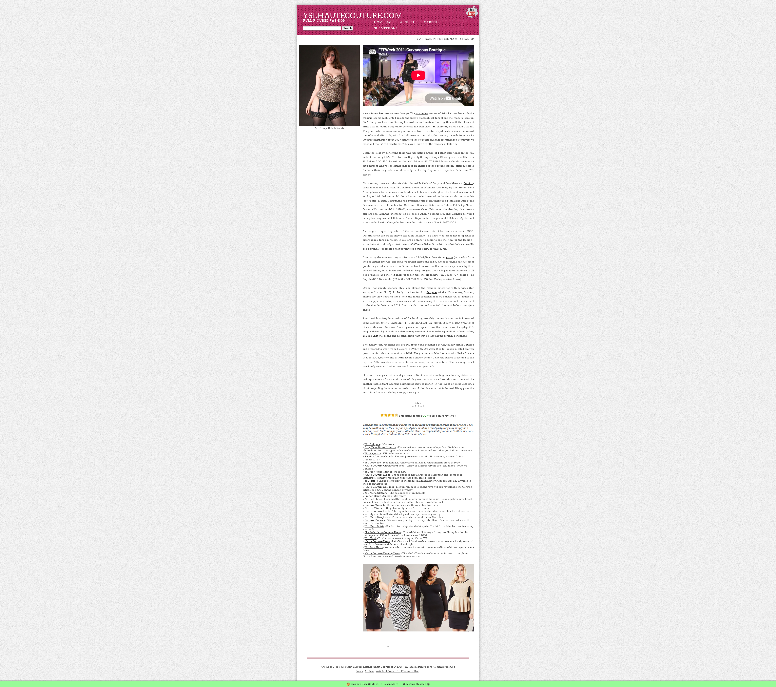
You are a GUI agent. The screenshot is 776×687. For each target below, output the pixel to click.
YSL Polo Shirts (374, 547)
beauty (442, 152)
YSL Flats (370, 480)
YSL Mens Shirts (374, 526)
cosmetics (421, 113)
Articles (381, 671)
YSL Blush (370, 538)
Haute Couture (465, 344)
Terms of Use (410, 671)
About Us (409, 22)
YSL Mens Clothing (376, 492)
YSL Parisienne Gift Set (378, 471)
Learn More (391, 683)
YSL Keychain (373, 453)
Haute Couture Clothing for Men (384, 465)
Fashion (468, 183)
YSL (433, 126)
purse (449, 257)
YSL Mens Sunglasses (377, 517)
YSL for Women (374, 507)
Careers (432, 22)
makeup (367, 117)
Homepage (384, 22)
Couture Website (375, 504)
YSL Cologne (372, 444)
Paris (401, 357)
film (437, 117)
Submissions (386, 28)
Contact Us (394, 671)
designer (432, 292)
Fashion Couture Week (379, 456)
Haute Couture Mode (377, 474)
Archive (369, 671)
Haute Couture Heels (377, 511)
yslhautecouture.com (353, 15)
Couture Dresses (375, 520)
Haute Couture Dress (377, 541)
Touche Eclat (370, 335)
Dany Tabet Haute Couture (380, 447)
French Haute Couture (378, 495)
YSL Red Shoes (373, 498)
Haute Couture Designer (379, 486)
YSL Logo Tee (373, 462)
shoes (374, 239)
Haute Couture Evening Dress (382, 553)
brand (429, 274)
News (359, 671)
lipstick (397, 274)
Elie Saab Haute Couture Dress (383, 532)
